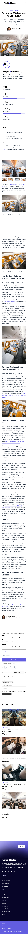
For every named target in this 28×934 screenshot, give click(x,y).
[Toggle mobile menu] (25, 3)
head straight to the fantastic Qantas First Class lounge (14, 395)
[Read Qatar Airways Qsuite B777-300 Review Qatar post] (14, 745)
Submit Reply (17, 672)
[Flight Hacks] (10, 3)
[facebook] (2, 871)
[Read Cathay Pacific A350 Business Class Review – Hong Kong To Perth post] (14, 772)
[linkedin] (14, 871)
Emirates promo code (10, 301)
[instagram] (5, 871)
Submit (6, 694)
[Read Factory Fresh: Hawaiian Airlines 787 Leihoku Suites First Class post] (14, 717)
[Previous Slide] (5, 168)
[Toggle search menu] (2, 2)
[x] (8, 871)
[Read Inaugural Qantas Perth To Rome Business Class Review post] (14, 800)
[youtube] (11, 871)
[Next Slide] (23, 168)
